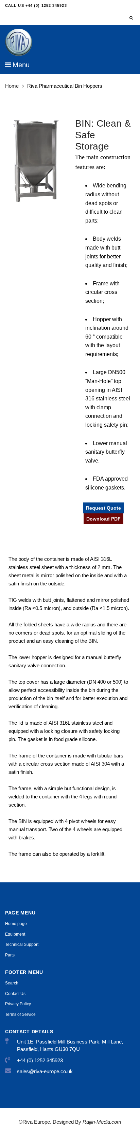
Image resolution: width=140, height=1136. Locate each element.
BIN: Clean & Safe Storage (103, 135)
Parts (10, 955)
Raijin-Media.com (101, 1122)
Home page (16, 923)
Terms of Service (20, 1014)
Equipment (15, 934)
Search (11, 983)
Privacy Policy (18, 1004)
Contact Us (15, 993)
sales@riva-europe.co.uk (45, 1071)
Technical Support (21, 944)
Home (12, 86)
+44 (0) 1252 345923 (40, 1060)
